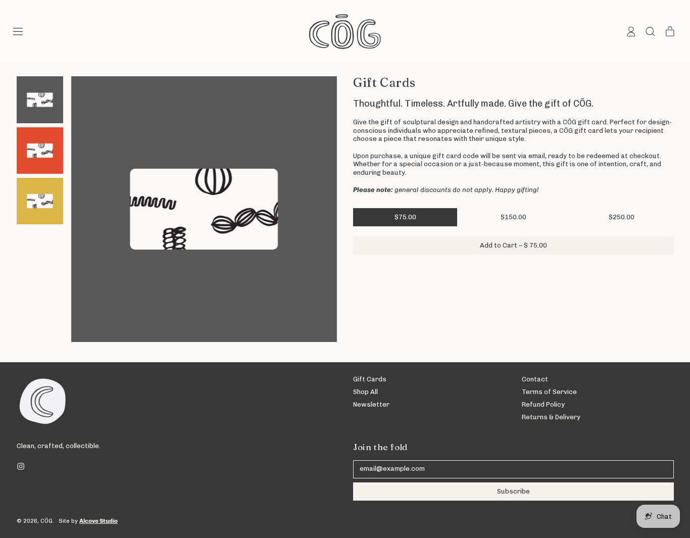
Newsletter (371, 404)
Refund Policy (543, 404)
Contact (535, 379)
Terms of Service (549, 392)
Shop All (365, 392)
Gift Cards (369, 379)
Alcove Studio (98, 520)
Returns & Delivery (551, 417)
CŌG (46, 520)
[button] (650, 31)
